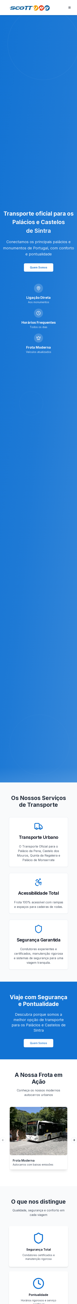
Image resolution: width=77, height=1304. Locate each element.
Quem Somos (38, 267)
